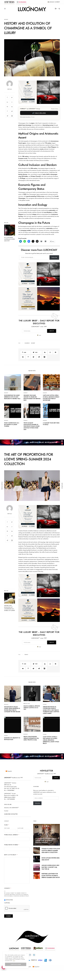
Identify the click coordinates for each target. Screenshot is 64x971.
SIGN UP (48, 490)
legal (49, 495)
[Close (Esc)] (61, 469)
